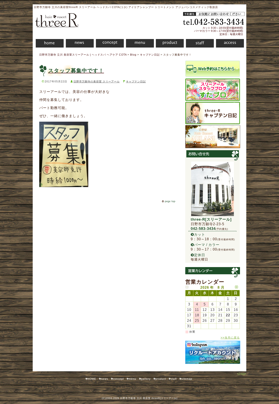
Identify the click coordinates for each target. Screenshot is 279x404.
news (79, 44)
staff (199, 44)
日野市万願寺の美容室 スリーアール (96, 81)
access (230, 44)
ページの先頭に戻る (168, 201)
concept (109, 44)
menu (139, 44)
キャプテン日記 (136, 81)
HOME (48, 44)
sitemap (186, 378)
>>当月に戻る (230, 337)
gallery (146, 378)
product (169, 44)
